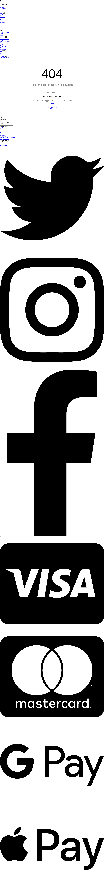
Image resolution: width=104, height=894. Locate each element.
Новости (2, 18)
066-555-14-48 (3, 34)
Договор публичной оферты (7, 137)
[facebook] (52, 535)
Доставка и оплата (5, 15)
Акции (1, 19)
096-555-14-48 (3, 35)
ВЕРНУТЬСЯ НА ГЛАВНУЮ (52, 96)
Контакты (2, 22)
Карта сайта (3, 136)
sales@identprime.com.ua (6, 890)
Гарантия (2, 17)
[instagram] (52, 368)
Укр (1, 1)
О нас (1, 14)
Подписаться (3, 536)
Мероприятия (3, 20)
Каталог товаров (4, 39)
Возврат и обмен (4, 139)
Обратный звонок (4, 32)
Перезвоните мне (3, 126)
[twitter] (52, 249)
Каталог (52, 103)
